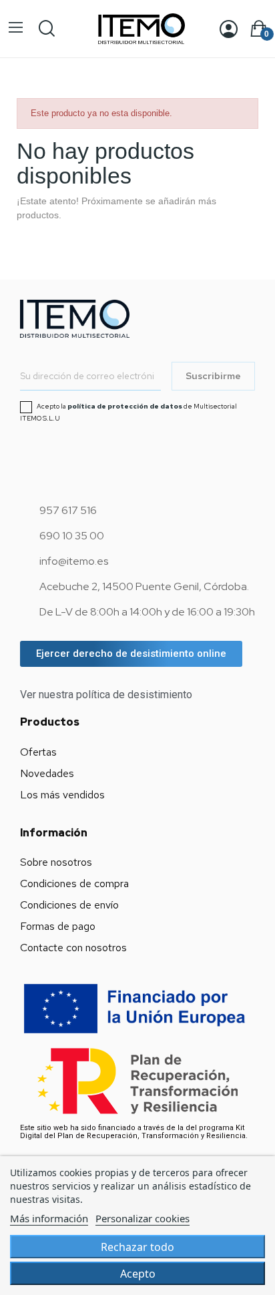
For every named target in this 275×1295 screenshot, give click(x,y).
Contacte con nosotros (73, 948)
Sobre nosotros (56, 862)
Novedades (47, 773)
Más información (49, 1218)
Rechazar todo (137, 1247)
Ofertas (38, 752)
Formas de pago (57, 926)
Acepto (138, 1273)
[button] (131, 654)
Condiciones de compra (74, 883)
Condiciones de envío (69, 905)
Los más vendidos (62, 795)
